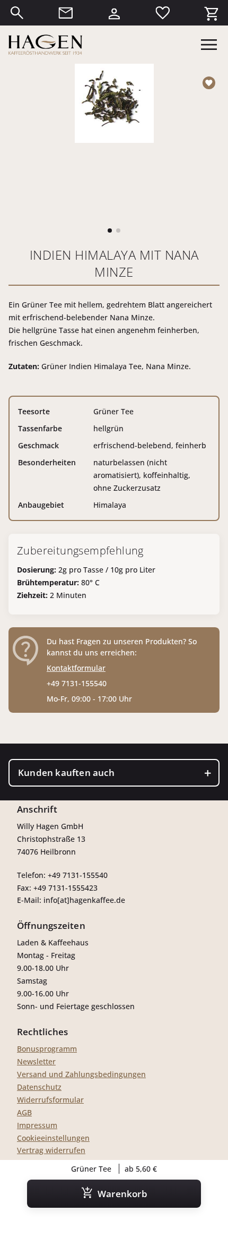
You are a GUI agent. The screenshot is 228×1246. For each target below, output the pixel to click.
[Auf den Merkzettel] (211, 82)
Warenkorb (122, 1194)
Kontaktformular (76, 668)
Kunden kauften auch (66, 772)
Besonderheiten (47, 462)
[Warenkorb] (211, 12)
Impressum (37, 1125)
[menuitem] (16, 12)
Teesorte (34, 411)
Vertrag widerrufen (51, 1150)
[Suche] (16, 12)
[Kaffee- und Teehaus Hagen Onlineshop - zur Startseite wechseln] (45, 44)
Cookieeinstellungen (53, 1138)
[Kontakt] (65, 12)
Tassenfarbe (40, 428)
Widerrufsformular (50, 1100)
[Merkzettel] (162, 12)
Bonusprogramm (47, 1049)
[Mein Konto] (114, 12)
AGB (24, 1112)
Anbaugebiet (41, 505)
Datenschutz (39, 1087)
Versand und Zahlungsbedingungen (81, 1074)
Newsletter (36, 1061)
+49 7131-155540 (77, 683)
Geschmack (38, 445)
